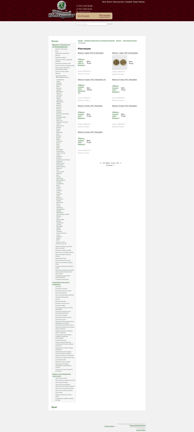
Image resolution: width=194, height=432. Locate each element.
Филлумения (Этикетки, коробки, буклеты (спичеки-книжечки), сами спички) (64, 271)
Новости (109, 2)
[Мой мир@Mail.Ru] (60, 422)
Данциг (58, 188)
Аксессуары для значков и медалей (65, 380)
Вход (79, 16)
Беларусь (59, 107)
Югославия (59, 226)
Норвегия (59, 168)
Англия (58, 98)
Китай (58, 146)
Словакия (59, 231)
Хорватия (59, 236)
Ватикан (58, 112)
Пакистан (59, 173)
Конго (58, 185)
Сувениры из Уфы (60, 359)
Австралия (59, 95)
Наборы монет (60, 163)
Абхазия (58, 93)
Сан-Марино (60, 183)
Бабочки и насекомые (61, 49)
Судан (58, 234)
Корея (58, 147)
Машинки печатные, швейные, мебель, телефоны (64, 331)
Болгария (59, 110)
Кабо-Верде (59, 199)
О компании (128, 2)
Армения (58, 83)
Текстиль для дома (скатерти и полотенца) (64, 370)
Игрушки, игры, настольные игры (64, 65)
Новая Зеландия (60, 166)
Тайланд (58, 200)
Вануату (58, 115)
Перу (57, 175)
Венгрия (58, 119)
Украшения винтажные (61, 297)
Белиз (58, 86)
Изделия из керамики (61, 315)
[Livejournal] (58, 422)
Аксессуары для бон (61, 378)
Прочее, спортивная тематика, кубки (64, 263)
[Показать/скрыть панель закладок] (49, 423)
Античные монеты (61, 75)
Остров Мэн (59, 223)
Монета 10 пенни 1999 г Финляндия (90, 132)
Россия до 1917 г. (61, 242)
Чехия (58, 217)
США (58, 195)
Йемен (58, 139)
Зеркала (57, 299)
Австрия (58, 96)
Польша (58, 177)
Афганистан (59, 101)
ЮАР (57, 240)
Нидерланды (60, 165)
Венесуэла (59, 120)
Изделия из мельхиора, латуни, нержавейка (64, 308)
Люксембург (60, 151)
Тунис (58, 204)
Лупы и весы (59, 392)
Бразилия (59, 88)
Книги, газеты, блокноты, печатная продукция (62, 68)
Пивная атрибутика (60, 258)
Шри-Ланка (59, 202)
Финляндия (59, 212)
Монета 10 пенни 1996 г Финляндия (124, 106)
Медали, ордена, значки (62, 71)
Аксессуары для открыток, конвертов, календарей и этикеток (65, 385)
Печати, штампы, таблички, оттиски (63, 255)
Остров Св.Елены (61, 233)
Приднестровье (60, 180)
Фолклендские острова (62, 214)
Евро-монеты (60, 125)
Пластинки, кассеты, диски (63, 260)
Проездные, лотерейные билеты (64, 252)
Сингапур (59, 190)
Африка (58, 103)
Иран (57, 134)
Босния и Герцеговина (62, 113)
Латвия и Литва (60, 153)
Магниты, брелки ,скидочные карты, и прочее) (63, 247)
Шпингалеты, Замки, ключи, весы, (65, 357)
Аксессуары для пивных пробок (64, 388)
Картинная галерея (60, 340)
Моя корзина (104, 15)
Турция (58, 206)
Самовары (58, 286)
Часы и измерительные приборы (64, 295)
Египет (58, 129)
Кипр (57, 144)
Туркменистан (60, 209)
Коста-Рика (59, 149)
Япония (58, 229)
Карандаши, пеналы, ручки (63, 63)
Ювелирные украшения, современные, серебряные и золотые (63, 365)
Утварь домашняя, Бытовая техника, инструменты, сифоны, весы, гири (64, 343)
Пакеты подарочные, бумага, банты (63, 395)
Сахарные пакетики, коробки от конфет (64, 267)
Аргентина (59, 100)
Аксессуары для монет (61, 382)
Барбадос (59, 84)
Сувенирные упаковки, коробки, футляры (64, 399)
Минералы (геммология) (62, 53)
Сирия (58, 192)
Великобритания (61, 117)
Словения (59, 194)
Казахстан (59, 141)
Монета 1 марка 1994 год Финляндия (90, 53)
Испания (58, 136)
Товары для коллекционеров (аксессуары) (61, 375)
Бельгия (58, 108)
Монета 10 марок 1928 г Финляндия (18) (92, 79)
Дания (58, 124)
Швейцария (59, 91)
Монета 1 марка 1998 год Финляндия (125, 53)
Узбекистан (59, 207)
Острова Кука (60, 171)
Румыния (59, 182)
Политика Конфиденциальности (138, 425)
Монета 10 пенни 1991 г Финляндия (124, 79)
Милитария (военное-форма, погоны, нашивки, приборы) (63, 352)
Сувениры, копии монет (62, 279)
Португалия (59, 178)
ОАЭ (57, 170)
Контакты (142, 2)
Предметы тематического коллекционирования (61, 46)
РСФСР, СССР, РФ (61, 243)
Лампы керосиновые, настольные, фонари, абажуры (65, 327)
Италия (58, 137)
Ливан (58, 154)
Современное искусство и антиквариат (61, 283)
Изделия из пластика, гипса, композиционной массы (63, 312)
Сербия (58, 187)
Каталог (55, 41)
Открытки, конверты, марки (63, 250)
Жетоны (57, 55)
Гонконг (58, 90)
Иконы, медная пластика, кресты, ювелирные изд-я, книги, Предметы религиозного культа (64, 323)
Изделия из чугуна (60, 319)
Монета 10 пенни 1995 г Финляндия (90, 106)
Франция (58, 216)
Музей (104, 2)
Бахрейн (58, 105)
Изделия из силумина (61, 288)
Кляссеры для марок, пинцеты (63, 390)
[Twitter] (54, 422)
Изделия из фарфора (61, 293)
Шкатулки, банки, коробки (62, 361)
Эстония (58, 224)
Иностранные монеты (62, 77)
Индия (58, 131)
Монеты (57, 73)
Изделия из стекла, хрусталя (63, 290)
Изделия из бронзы (60, 301)
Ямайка (58, 228)
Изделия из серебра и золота (63, 317)
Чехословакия (60, 219)
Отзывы (135, 2)
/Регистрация (85, 16)
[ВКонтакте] (56, 422)
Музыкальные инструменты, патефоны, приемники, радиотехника (63, 336)
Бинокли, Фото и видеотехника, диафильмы (64, 348)
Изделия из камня (60, 305)
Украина (58, 211)
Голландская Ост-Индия (63, 159)
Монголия (59, 161)
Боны (56, 51)
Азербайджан (60, 79)
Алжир (58, 81)
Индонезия (59, 132)
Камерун (58, 197)
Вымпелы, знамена (60, 57)
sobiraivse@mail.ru (141, 430)
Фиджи (58, 238)
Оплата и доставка (118, 2)
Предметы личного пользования (64, 355)
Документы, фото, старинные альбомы (63, 60)
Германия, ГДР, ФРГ (62, 122)
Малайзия (59, 156)
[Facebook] (52, 422)
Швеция (58, 221)
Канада (58, 142)
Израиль (58, 127)
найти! (110, 24)
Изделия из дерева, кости (62, 303)
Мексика (58, 158)
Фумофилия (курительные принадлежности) (62, 276)
